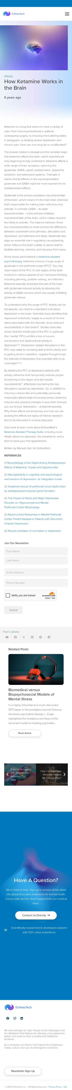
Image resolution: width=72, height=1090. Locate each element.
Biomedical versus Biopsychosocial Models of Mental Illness (31, 694)
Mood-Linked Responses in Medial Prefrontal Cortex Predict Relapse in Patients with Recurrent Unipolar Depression (33, 518)
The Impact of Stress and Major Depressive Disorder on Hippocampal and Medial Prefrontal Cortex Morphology (31, 502)
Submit (13, 610)
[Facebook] (7, 1018)
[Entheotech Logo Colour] (14, 13)
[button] (67, 14)
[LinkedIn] (21, 1018)
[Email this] (7, 637)
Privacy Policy (55, 1086)
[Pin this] (40, 637)
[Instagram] (14, 1018)
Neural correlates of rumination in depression (34, 531)
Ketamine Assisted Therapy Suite (23, 432)
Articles (15, 632)
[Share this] (15, 637)
